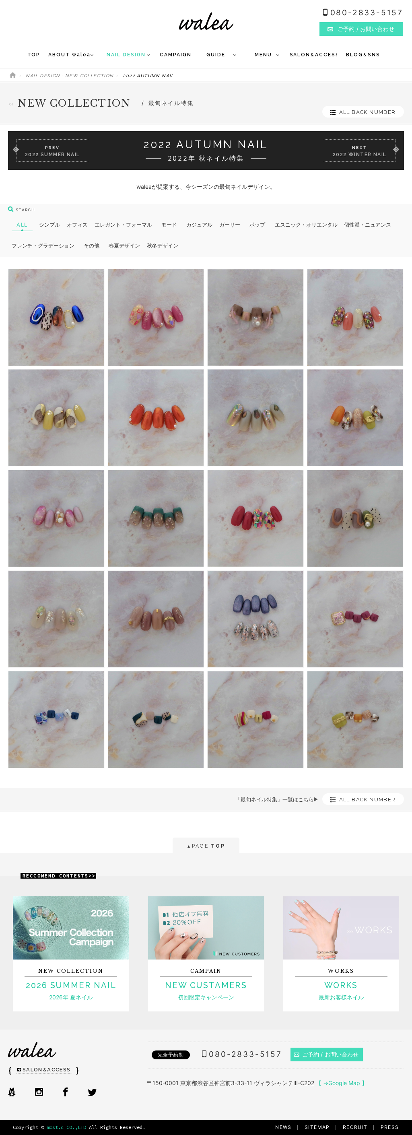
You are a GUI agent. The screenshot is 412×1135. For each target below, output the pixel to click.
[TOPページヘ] (12, 75)
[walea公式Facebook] (65, 1093)
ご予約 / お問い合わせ (330, 1054)
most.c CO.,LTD (66, 1127)
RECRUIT (355, 1127)
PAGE (206, 846)
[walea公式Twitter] (92, 1093)
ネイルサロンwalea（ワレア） (206, 21)
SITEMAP (317, 1127)
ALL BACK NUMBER (367, 112)
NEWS (283, 1127)
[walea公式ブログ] (11, 1093)
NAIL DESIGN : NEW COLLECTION (69, 75)
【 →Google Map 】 (341, 1082)
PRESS (390, 1127)
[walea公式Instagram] (39, 1093)
